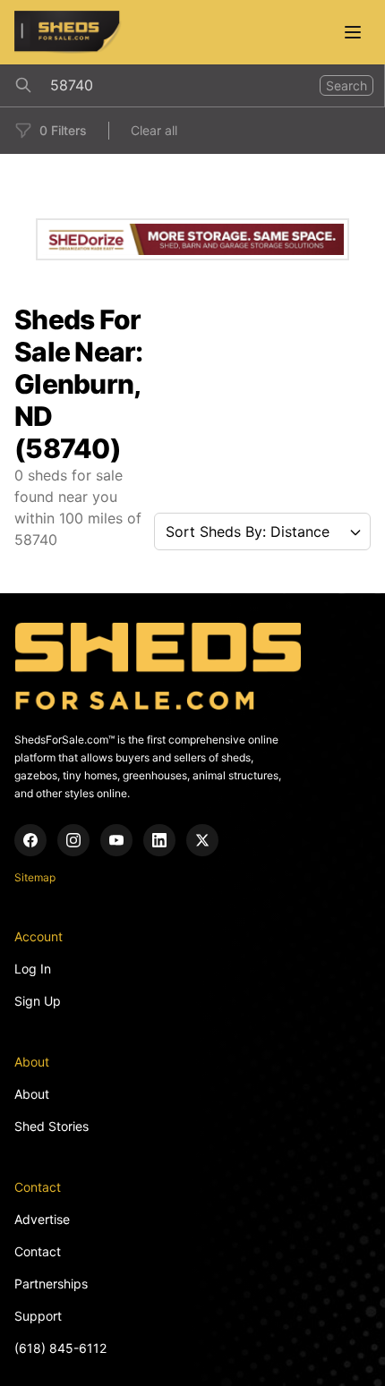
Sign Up (37, 1000)
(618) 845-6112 (60, 1348)
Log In (32, 968)
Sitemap (35, 877)
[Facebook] (30, 840)
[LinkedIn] (159, 840)
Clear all (154, 130)
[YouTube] (116, 840)
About (31, 1093)
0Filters (63, 130)
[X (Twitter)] (202, 840)
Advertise (42, 1219)
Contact (37, 1251)
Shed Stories (51, 1126)
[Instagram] (73, 840)
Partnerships (51, 1283)
